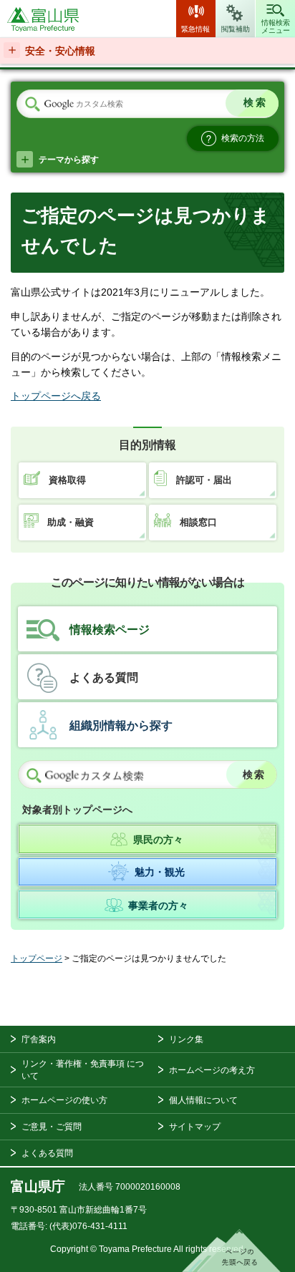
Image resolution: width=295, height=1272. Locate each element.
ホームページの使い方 (64, 1100)
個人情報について (203, 1100)
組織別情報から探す (121, 725)
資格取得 (67, 480)
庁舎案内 (38, 1039)
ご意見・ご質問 (51, 1127)
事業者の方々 (158, 905)
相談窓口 (198, 522)
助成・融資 (70, 522)
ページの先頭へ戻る (231, 1250)
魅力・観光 (160, 872)
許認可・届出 (204, 480)
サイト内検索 (32, 104)
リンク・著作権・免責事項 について (82, 1070)
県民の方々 (158, 839)
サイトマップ (195, 1127)
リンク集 (186, 1039)
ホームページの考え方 (212, 1070)
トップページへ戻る (56, 396)
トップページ (36, 958)
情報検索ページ (109, 629)
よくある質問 (103, 677)
